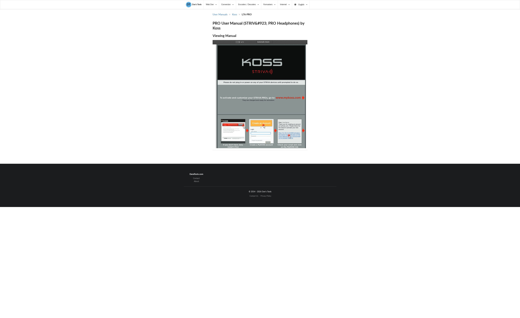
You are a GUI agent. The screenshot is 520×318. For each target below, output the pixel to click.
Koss (234, 14)
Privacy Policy (266, 196)
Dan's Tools (194, 4)
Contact (196, 178)
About (196, 181)
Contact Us (254, 196)
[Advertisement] (329, 57)
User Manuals (220, 14)
